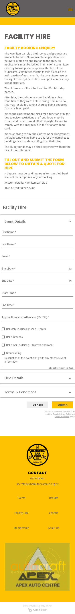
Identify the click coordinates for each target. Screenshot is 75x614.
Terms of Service (62, 416)
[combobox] (37, 232)
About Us (53, 528)
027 (32, 478)
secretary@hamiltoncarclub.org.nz (38, 484)
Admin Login (39, 609)
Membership (21, 528)
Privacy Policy (65, 414)
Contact (53, 513)
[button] (37, 221)
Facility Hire (21, 513)
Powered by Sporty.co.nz (37, 605)
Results (53, 498)
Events (21, 498)
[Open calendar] (70, 268)
